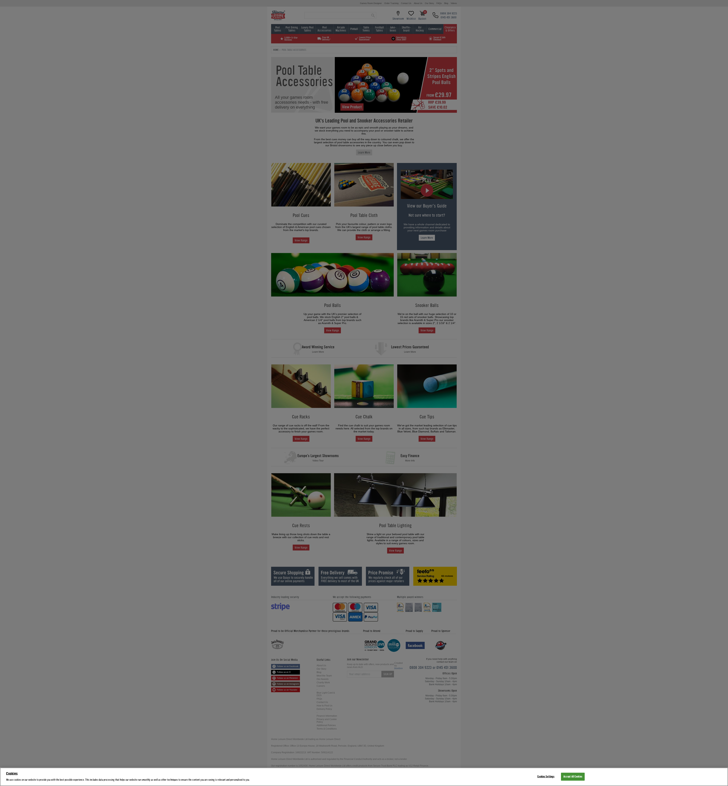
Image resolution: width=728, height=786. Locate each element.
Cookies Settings (545, 776)
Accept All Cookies (572, 776)
